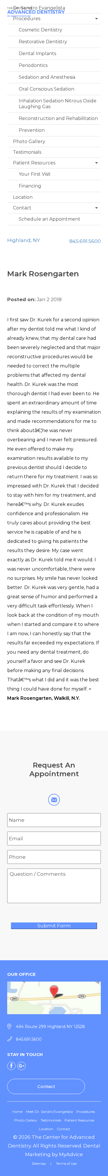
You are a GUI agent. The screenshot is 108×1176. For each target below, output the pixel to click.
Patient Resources (34, 163)
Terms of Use (66, 1163)
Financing (30, 186)
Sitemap (39, 1163)
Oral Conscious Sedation (46, 89)
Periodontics (33, 65)
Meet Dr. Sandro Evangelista (49, 1111)
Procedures (26, 18)
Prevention (32, 130)
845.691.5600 (85, 241)
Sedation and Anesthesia (47, 77)
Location (23, 197)
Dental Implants (37, 53)
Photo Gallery (29, 141)
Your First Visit (35, 174)
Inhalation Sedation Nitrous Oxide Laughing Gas (57, 103)
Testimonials (27, 152)
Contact (22, 208)
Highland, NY (23, 240)
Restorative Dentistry (43, 41)
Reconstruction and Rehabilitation (58, 118)
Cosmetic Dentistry (40, 30)
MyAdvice (71, 1154)
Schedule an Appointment (49, 219)
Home (17, 1111)
